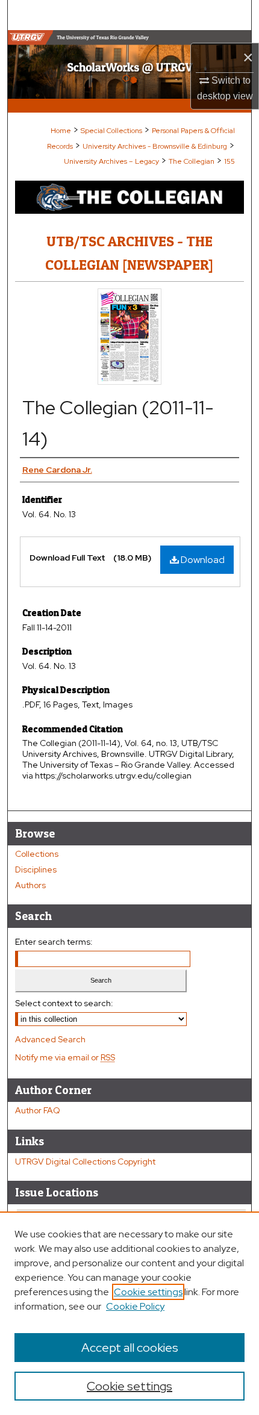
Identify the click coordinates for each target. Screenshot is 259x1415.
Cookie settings (148, 1292)
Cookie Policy (135, 1306)
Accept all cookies (129, 1347)
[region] (129, 1313)
